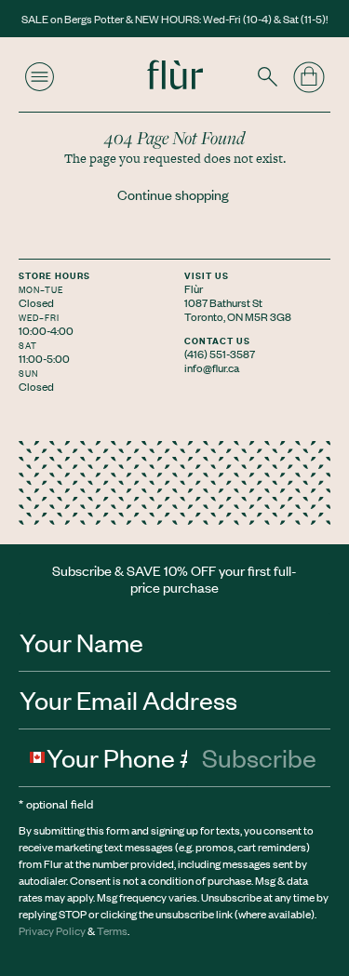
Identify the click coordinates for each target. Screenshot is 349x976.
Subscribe (259, 757)
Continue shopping (173, 194)
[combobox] (33, 757)
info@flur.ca (211, 367)
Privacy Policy (52, 930)
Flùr (193, 288)
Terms (112, 930)
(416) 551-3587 (219, 353)
